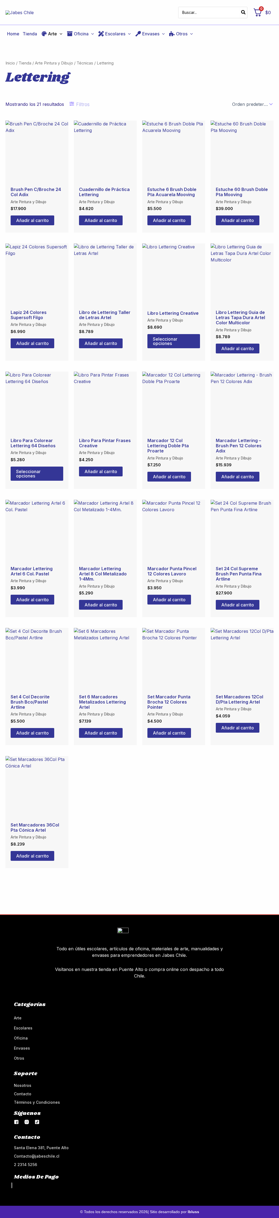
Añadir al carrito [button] (32, 220)
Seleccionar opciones (165, 341)
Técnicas (85, 63)
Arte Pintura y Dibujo (54, 63)
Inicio (10, 63)
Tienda (25, 63)
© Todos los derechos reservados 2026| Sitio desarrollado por (139, 1212)
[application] (59, 34)
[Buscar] (243, 12)
